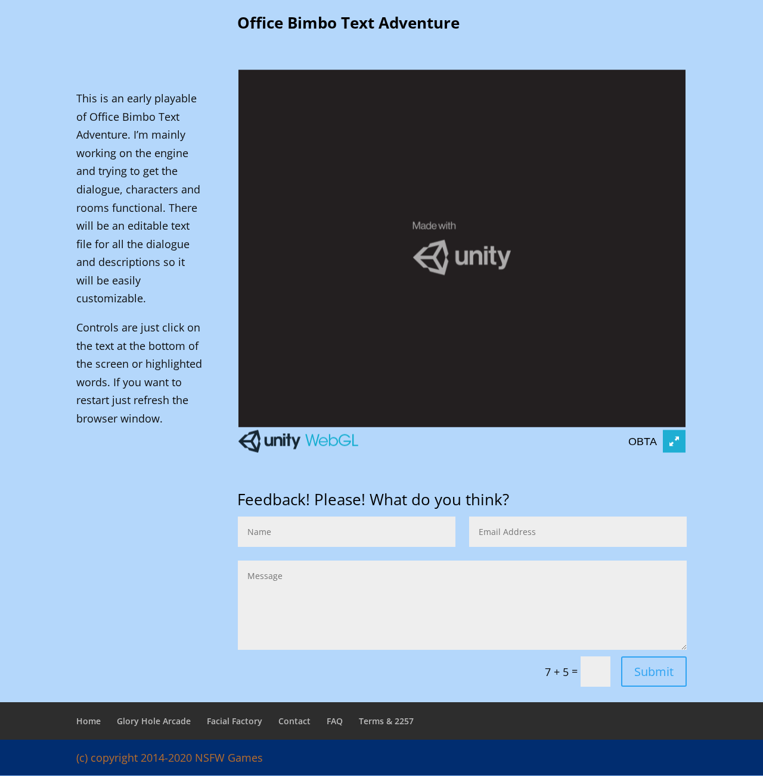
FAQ (335, 721)
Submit (654, 672)
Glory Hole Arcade (154, 721)
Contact (294, 721)
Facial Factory (234, 721)
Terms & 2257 (386, 721)
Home (88, 721)
